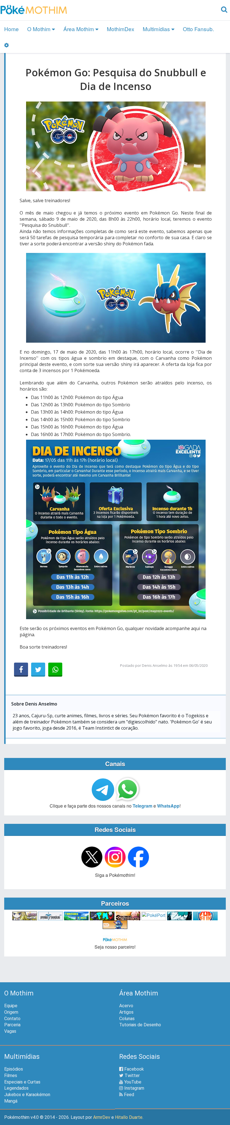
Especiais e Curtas (22, 1082)
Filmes (10, 1075)
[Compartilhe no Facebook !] (21, 670)
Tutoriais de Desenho (140, 1024)
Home (11, 29)
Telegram (142, 806)
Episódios (13, 1069)
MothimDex (120, 29)
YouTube (132, 1082)
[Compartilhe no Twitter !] (38, 670)
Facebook (133, 1069)
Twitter (131, 1075)
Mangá (10, 1101)
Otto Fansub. (198, 29)
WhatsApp (168, 806)
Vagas (10, 1031)
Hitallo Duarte (128, 1117)
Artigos (126, 1012)
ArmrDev (101, 1117)
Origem (11, 1012)
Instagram (133, 1088)
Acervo (126, 1005)
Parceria (12, 1024)
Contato (12, 1018)
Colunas (127, 1018)
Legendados (16, 1088)
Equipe (10, 1005)
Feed (128, 1094)
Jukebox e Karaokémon (27, 1094)
